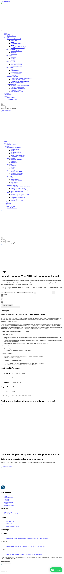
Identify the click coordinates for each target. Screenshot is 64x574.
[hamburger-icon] (1, 30)
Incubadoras (14, 54)
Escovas (13, 58)
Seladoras (13, 52)
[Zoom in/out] (6, 571)
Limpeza (9, 55)
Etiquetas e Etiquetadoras (17, 87)
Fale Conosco (11, 97)
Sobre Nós (7, 34)
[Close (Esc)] (1, 571)
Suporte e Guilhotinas (16, 51)
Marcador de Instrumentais (18, 88)
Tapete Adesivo (15, 40)
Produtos (6, 37)
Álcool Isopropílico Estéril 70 (18, 46)
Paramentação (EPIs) (12, 76)
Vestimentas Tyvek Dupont (18, 79)
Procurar (3, 107)
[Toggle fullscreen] (4, 571)
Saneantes (13, 57)
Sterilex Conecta (11, 36)
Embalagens (10, 67)
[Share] (3, 571)
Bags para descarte (15, 73)
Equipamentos (11, 49)
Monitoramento (11, 61)
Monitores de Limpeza (16, 63)
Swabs (12, 42)
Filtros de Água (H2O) (17, 91)
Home (5, 33)
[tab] (4, 307)
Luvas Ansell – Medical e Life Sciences (21, 78)
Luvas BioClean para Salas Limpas (20, 81)
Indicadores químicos (16, 66)
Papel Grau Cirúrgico (16, 72)
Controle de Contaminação (14, 39)
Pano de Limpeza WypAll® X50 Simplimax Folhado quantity (17, 292)
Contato (6, 96)
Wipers (12, 45)
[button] (32, 105)
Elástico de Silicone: (16, 90)
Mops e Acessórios (16, 43)
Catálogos (6, 93)
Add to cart (4, 294)
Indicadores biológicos (16, 64)
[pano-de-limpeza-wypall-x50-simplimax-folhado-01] (32, 245)
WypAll (13, 60)
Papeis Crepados (15, 70)
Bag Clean (13, 75)
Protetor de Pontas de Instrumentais (20, 85)
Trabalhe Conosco (12, 99)
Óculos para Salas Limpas (17, 82)
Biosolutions (7, 94)
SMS (12, 69)
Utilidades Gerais (11, 84)
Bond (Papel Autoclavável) (18, 48)
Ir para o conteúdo (5, 1)
